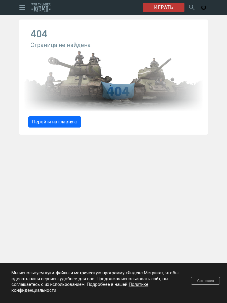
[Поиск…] (192, 7)
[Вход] (204, 7)
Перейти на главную (54, 122)
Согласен (205, 280)
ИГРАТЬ (164, 7)
